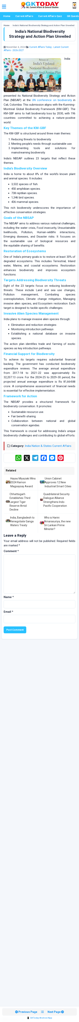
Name (9, 597)
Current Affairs (24, 16)
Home (6, 16)
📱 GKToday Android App (39, 1018)
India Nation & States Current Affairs (48, 446)
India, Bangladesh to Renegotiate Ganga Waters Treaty (22, 521)
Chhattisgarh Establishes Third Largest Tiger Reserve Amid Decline (20, 502)
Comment (11, 551)
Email (8, 611)
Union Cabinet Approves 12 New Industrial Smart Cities (58, 482)
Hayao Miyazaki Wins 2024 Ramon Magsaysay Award (23, 482)
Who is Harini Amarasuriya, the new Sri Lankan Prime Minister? (57, 523)
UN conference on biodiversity (52, 100)
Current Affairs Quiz (50, 16)
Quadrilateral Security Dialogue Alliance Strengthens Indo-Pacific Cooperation (56, 500)
